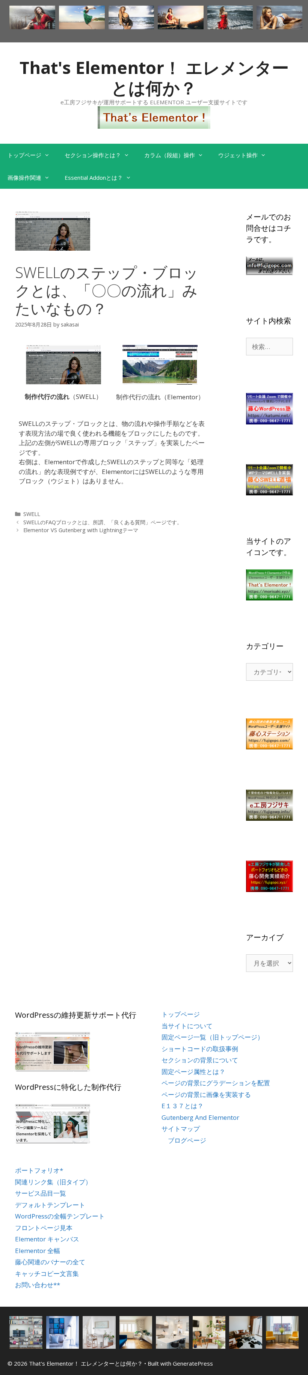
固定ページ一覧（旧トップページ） (213, 1037)
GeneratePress (193, 1363)
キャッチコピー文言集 (47, 1273)
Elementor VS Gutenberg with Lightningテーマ (80, 530)
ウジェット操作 (238, 155)
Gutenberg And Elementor (200, 1117)
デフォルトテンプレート (50, 1204)
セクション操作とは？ (93, 155)
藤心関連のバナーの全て (50, 1262)
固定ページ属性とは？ (193, 1071)
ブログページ (187, 1140)
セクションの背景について (200, 1060)
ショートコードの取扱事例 (200, 1048)
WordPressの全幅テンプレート (60, 1216)
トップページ (24, 155)
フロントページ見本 (43, 1227)
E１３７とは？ (183, 1105)
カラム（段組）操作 (169, 155)
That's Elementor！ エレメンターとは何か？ (154, 77)
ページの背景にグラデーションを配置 (216, 1083)
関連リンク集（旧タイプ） (53, 1182)
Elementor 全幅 (37, 1250)
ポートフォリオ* (39, 1170)
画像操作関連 (24, 177)
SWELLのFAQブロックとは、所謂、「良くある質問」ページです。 (102, 522)
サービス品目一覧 (40, 1193)
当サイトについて (187, 1025)
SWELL (31, 514)
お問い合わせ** (37, 1284)
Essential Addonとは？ (94, 177)
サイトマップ (181, 1128)
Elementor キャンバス (47, 1239)
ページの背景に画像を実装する (206, 1094)
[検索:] (269, 346)
